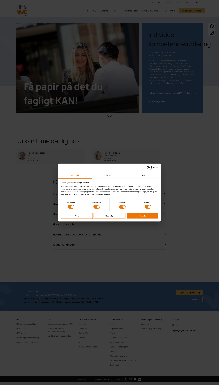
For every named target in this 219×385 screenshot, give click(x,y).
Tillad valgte (109, 216)
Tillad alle (142, 216)
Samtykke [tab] (75, 175)
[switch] (96, 207)
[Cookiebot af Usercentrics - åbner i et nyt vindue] (148, 168)
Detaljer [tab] (109, 175)
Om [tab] (143, 175)
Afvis (77, 216)
